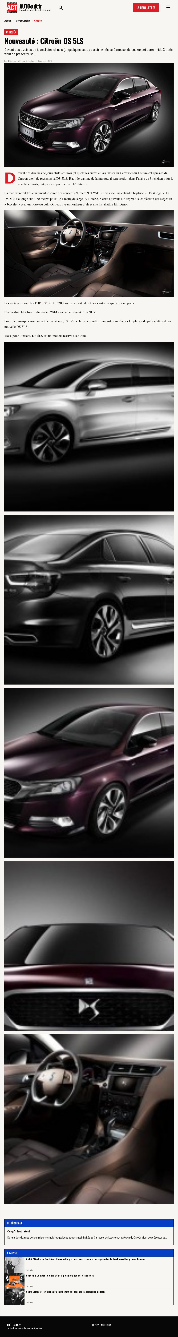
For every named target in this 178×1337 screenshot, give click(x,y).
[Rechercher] (60, 7)
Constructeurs (23, 21)
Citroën (38, 21)
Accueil (8, 21)
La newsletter (146, 8)
